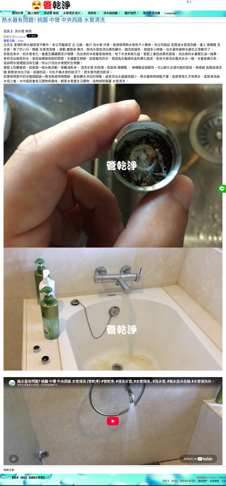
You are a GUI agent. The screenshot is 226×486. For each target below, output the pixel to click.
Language (171, 13)
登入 (189, 1)
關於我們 (131, 13)
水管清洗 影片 (72, 13)
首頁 (7, 31)
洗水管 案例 (51, 13)
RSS (224, 481)
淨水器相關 (110, 13)
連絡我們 (202, 481)
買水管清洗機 (151, 13)
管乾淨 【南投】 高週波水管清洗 (28, 477)
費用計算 (17, 13)
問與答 (92, 13)
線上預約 (33, 13)
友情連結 (214, 481)
